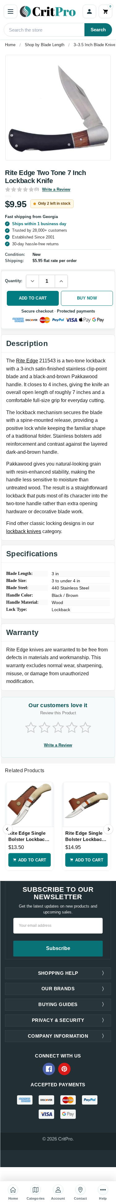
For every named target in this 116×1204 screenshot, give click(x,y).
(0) (36, 189)
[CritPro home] (50, 11)
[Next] (108, 829)
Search (98, 29)
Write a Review (56, 189)
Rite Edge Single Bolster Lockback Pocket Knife (84, 836)
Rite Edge (27, 360)
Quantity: (13, 280)
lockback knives (23, 531)
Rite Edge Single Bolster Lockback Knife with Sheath (28, 836)
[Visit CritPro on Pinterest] (64, 1069)
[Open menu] (10, 11)
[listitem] (58, 108)
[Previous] (8, 829)
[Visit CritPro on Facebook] (49, 1069)
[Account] (89, 11)
